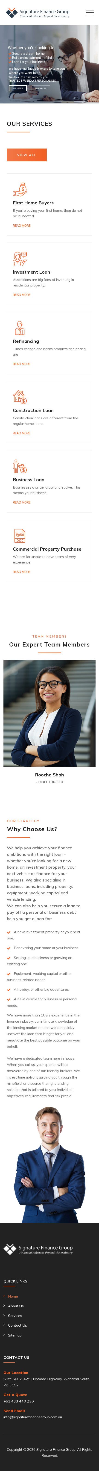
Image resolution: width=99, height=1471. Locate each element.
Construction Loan (33, 410)
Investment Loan (31, 272)
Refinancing (26, 341)
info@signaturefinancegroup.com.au (32, 1417)
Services (15, 1315)
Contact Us (17, 1325)
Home (13, 1296)
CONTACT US (41, 88)
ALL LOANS (18, 88)
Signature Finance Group (56, 1449)
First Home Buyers (33, 203)
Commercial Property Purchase (47, 549)
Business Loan (28, 479)
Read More (21, 225)
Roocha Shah (49, 775)
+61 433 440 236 (18, 1401)
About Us (16, 1306)
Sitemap (15, 1335)
